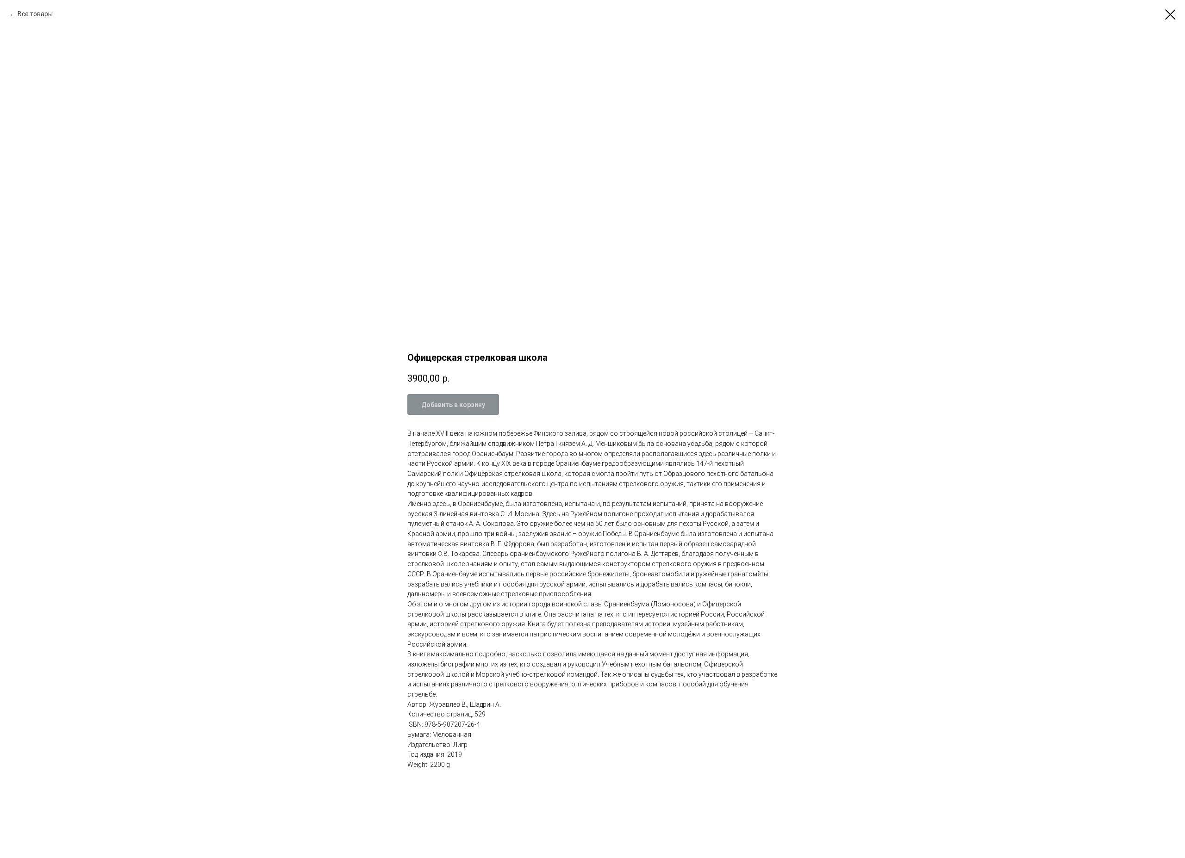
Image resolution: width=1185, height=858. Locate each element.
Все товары (35, 14)
